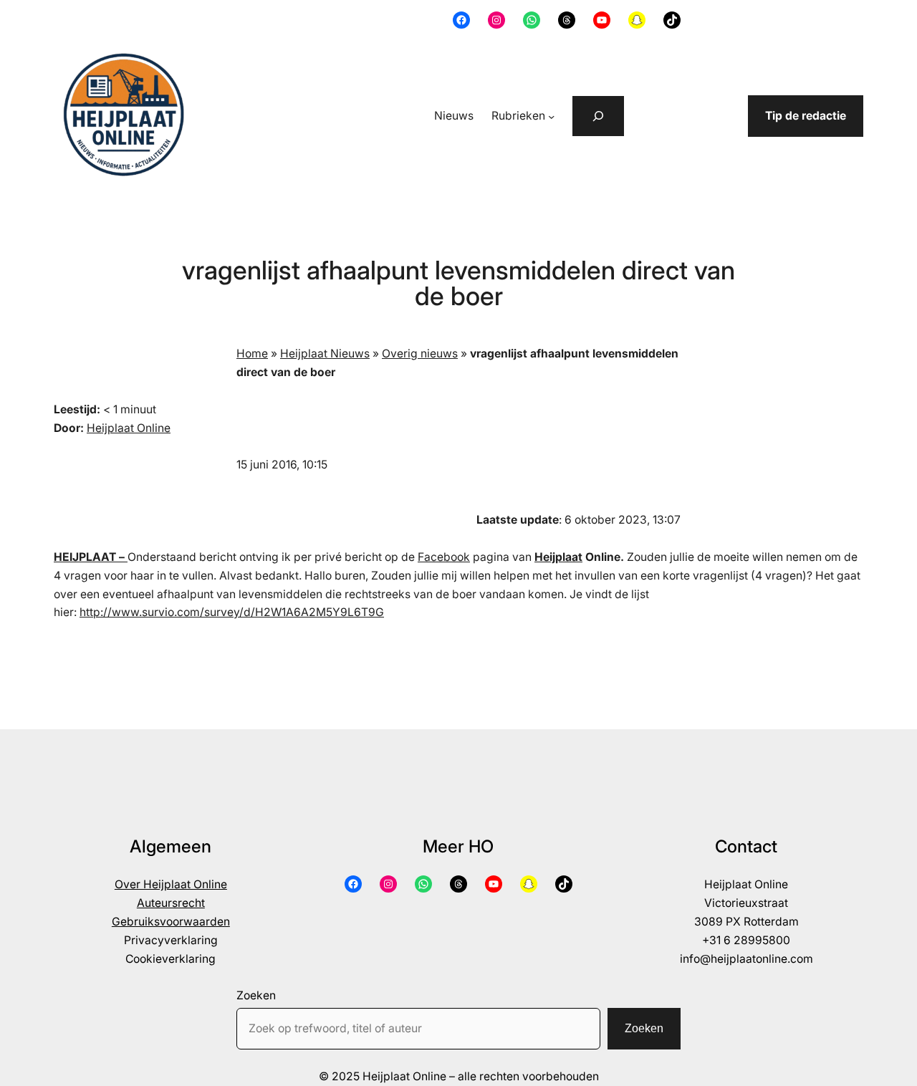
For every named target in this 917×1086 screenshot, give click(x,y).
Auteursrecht (171, 903)
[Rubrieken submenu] (551, 115)
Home (252, 353)
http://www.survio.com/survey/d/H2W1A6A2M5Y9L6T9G (232, 612)
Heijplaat (558, 557)
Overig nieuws (420, 353)
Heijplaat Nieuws (325, 353)
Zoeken (256, 995)
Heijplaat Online (129, 428)
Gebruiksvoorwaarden (171, 921)
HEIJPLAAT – (91, 557)
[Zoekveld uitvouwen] (598, 116)
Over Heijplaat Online (171, 884)
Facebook (444, 557)
